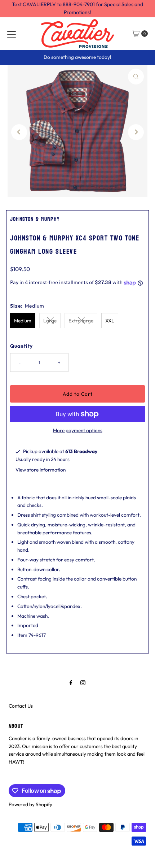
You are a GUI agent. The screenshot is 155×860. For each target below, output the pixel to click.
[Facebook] (71, 683)
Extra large (80, 320)
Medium (22, 320)
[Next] (136, 132)
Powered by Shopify (30, 804)
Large (50, 320)
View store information (40, 469)
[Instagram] (82, 683)
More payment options (77, 430)
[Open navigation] (11, 33)
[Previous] (19, 132)
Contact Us (21, 706)
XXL (109, 320)
